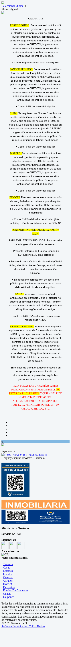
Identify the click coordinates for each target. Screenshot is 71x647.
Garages (8, 580)
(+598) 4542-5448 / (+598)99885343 (25, 454)
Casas (6, 567)
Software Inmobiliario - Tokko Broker (23, 626)
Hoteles (7, 583)
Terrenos (8, 564)
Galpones (8, 596)
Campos (8, 577)
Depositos (9, 587)
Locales (7, 574)
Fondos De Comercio (15, 590)
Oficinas (8, 570)
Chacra (7, 593)
